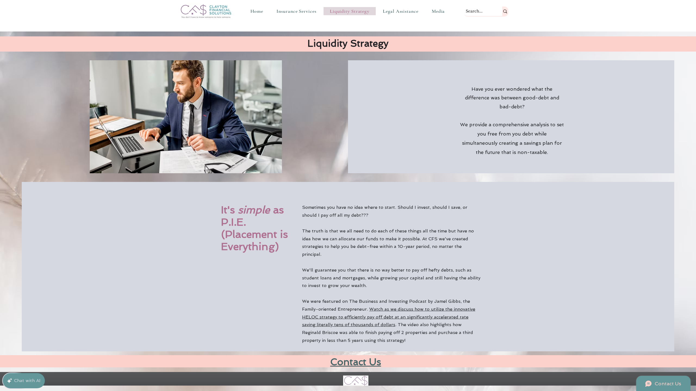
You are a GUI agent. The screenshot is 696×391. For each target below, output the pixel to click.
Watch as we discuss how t (388, 317)
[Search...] (505, 11)
